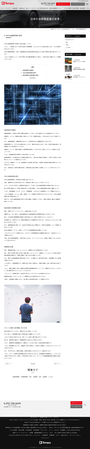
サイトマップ (45, 437)
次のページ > (57, 363)
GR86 (67, 44)
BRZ (67, 42)
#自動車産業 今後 (26, 377)
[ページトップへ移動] (84, 404)
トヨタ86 (68, 47)
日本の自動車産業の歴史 (29, 72)
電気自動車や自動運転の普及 (31, 75)
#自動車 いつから (48, 377)
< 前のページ (8, 363)
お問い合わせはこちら (63, 4)
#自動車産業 (16, 377)
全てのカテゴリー (70, 39)
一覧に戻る (32, 363)
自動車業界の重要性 (28, 70)
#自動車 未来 (37, 377)
